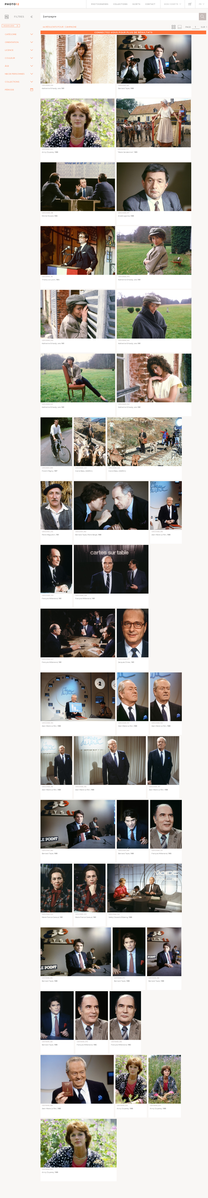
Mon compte (171, 4)
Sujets (136, 4)
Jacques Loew (8, 26)
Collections (120, 4)
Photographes (99, 4)
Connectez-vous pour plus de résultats (123, 32)
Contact (150, 4)
